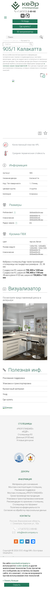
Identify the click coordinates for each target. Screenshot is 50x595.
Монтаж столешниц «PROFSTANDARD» (25, 493)
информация (25, 479)
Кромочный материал (13, 389)
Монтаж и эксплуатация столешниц (25, 487)
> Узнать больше (10, 581)
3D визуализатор (25, 31)
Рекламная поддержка (14, 378)
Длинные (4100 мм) (25, 437)
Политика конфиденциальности (25, 507)
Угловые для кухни (25, 440)
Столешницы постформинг (25, 504)
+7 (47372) (26, 11)
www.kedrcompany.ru (20, 563)
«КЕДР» (25, 432)
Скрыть (16, 585)
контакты (25, 516)
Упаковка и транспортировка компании (25, 499)
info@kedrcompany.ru (27, 532)
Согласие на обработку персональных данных (25, 510)
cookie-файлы (22, 566)
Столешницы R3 (25, 434)
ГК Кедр (25, 21)
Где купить (8, 399)
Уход (5, 394)
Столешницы (25, 424)
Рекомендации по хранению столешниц (25, 501)
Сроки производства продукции (25, 496)
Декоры (25, 471)
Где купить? (25, 26)
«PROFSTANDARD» (25, 429)
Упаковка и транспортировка (17, 383)
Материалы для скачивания (25, 484)
